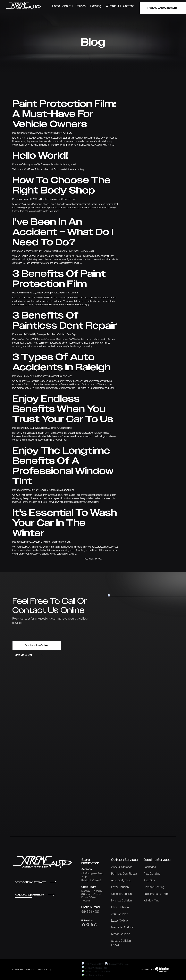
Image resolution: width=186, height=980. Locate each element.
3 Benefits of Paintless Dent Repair (64, 320)
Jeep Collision (119, 913)
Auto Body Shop (121, 880)
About (66, 6)
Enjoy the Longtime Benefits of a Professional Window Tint (62, 466)
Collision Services (124, 860)
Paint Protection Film (156, 893)
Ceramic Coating (154, 887)
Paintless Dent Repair (68, 334)
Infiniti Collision (120, 907)
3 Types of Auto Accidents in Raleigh (61, 362)
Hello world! (40, 156)
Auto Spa (66, 541)
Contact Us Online (36, 645)
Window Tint (151, 900)
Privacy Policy (44, 969)
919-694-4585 (90, 911)
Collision (81, 6)
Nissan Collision (120, 934)
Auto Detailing (64, 427)
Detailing (95, 6)
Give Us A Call (23, 655)
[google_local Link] (87, 925)
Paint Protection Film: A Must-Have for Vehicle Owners (64, 114)
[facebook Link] (83, 925)
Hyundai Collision (121, 900)
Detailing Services (157, 860)
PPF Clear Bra (65, 132)
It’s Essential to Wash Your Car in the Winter (64, 523)
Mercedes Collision (122, 927)
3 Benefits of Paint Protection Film (59, 279)
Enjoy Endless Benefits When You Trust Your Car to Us (62, 409)
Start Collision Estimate (30, 882)
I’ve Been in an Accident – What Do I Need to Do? (62, 232)
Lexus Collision (65, 376)
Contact (128, 6)
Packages (150, 867)
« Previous (87, 558)
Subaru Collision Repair (121, 943)
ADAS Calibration (121, 867)
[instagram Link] (95, 925)
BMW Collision (120, 887)
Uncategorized (69, 164)
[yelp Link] (92, 925)
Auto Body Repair (71, 251)
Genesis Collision (121, 893)
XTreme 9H (113, 6)
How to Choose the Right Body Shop (61, 185)
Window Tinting (67, 490)
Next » (101, 558)
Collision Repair (68, 199)
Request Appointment (29, 894)
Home (56, 6)
